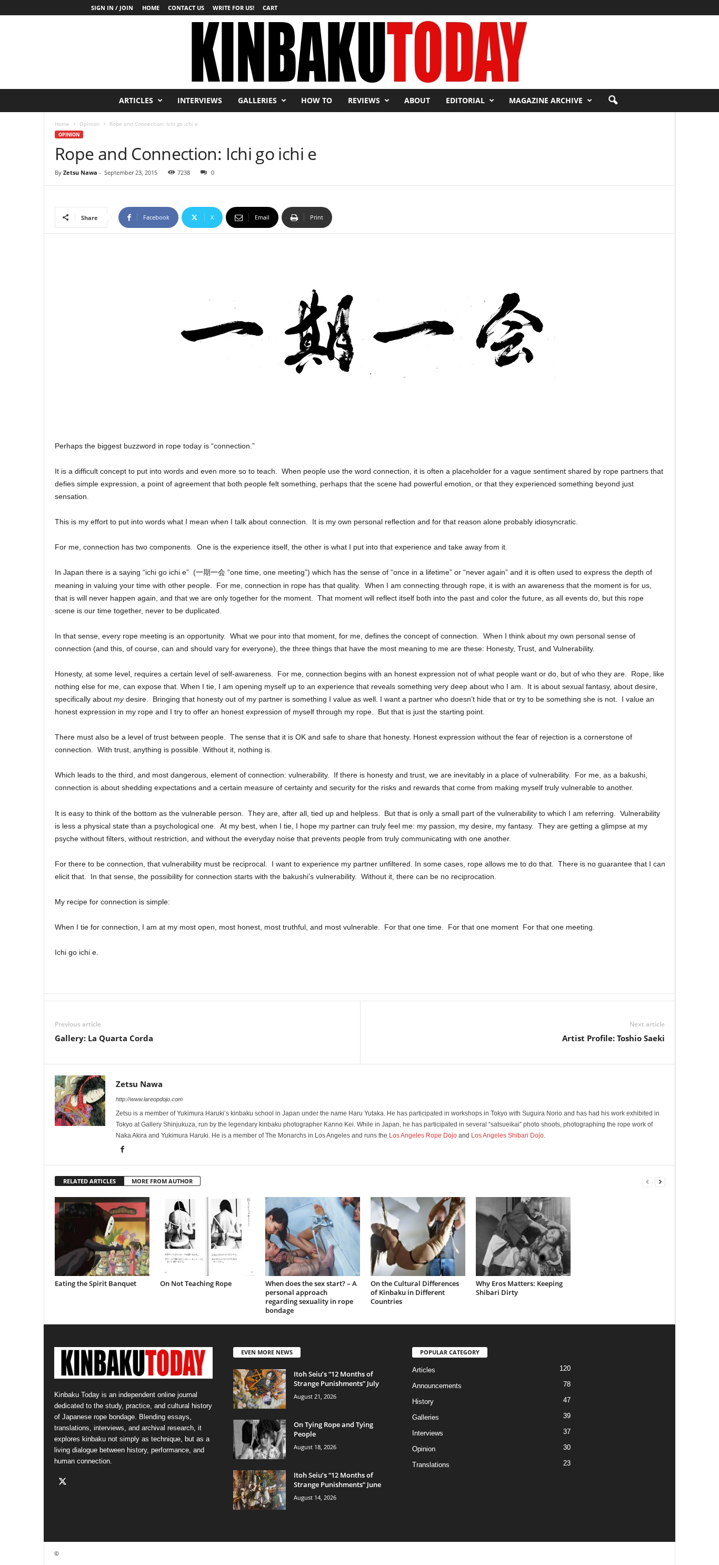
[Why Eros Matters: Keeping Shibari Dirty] (523, 1236)
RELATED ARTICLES (89, 1181)
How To (316, 100)
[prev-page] (647, 1181)
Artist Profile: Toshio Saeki (613, 1038)
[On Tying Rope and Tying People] (259, 1439)
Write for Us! (233, 8)
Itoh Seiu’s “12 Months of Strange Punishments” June (337, 1479)
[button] (612, 100)
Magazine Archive (546, 100)
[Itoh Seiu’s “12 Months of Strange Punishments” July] (259, 1389)
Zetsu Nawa (80, 172)
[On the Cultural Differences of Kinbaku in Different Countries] (418, 1236)
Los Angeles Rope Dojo (423, 1135)
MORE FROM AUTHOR (162, 1181)
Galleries (257, 100)
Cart (270, 8)
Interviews (199, 100)
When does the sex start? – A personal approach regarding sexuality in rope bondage (311, 1297)
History (423, 1401)
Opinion (89, 123)
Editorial (465, 100)
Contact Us (186, 8)
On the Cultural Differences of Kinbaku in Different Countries (415, 1292)
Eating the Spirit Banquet (95, 1283)
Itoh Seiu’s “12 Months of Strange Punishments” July (336, 1378)
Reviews (364, 100)
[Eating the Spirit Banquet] (102, 1236)
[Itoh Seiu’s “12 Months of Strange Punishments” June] (259, 1490)
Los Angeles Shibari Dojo (507, 1135)
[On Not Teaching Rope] (207, 1236)
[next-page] (660, 1181)
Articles (136, 100)
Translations (431, 1465)
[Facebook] (122, 1150)
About (417, 100)
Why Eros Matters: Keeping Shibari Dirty (519, 1288)
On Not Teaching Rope (196, 1283)
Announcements (437, 1386)
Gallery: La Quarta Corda (104, 1038)
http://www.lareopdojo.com (149, 1099)
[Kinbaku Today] (359, 52)
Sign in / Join (112, 8)
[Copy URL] (367, 217)
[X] (64, 1483)
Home (150, 8)
